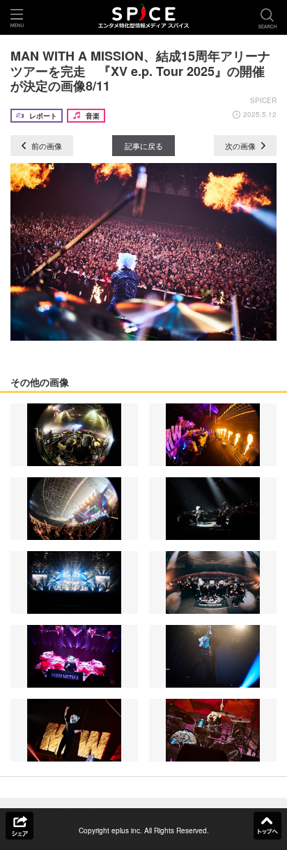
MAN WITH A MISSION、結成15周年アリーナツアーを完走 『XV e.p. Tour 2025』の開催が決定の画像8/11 (140, 71)
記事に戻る (144, 145)
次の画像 (241, 145)
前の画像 (45, 145)
